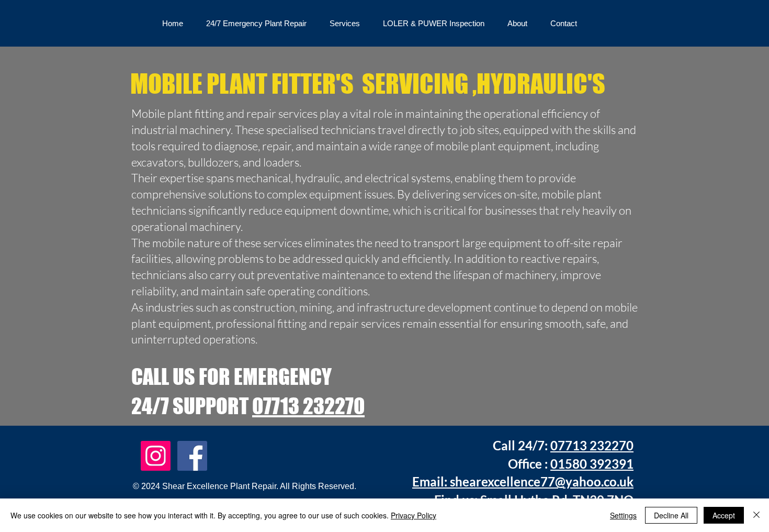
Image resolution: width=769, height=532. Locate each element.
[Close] (756, 515)
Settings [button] (623, 515)
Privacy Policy (413, 515)
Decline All (671, 515)
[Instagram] (156, 456)
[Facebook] (192, 456)
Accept (724, 515)
